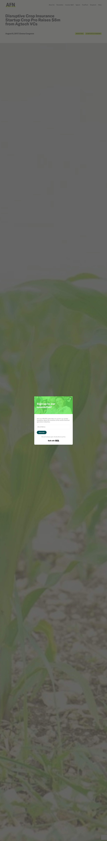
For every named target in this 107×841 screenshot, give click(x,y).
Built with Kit (53, 440)
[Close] (70, 398)
